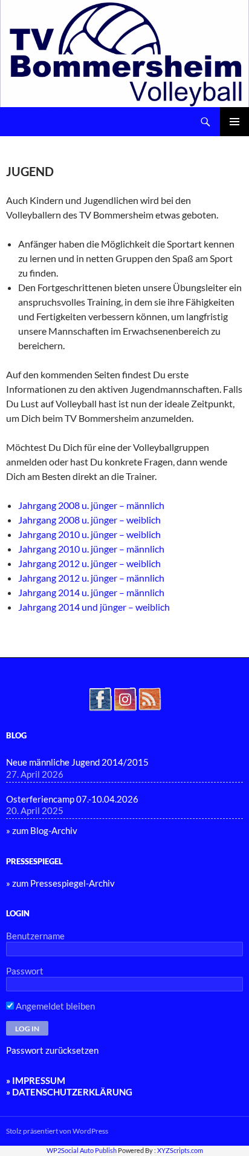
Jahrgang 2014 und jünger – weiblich (94, 606)
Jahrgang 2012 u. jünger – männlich (91, 577)
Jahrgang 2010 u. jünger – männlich (91, 548)
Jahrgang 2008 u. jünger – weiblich (89, 519)
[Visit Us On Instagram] (124, 697)
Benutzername (35, 935)
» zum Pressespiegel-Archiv (60, 883)
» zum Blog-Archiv (41, 830)
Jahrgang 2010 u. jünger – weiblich (89, 534)
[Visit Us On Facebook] (100, 697)
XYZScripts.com (180, 1150)
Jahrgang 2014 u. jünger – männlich (91, 592)
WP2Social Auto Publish (82, 1150)
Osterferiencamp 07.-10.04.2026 (72, 798)
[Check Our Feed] (149, 697)
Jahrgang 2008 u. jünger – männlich (91, 505)
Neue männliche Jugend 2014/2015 (77, 762)
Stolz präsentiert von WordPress (57, 1130)
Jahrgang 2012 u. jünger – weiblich (89, 563)
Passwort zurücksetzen (52, 1050)
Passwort (25, 970)
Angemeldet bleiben (54, 1005)
